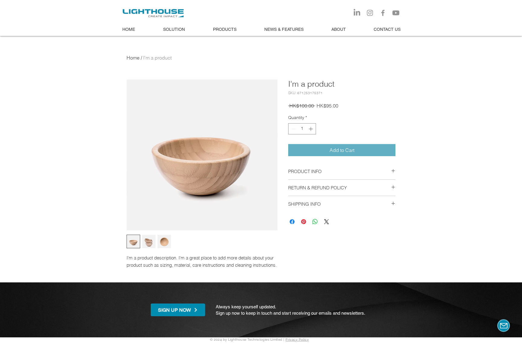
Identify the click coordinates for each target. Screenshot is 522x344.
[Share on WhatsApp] (315, 221)
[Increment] (311, 129)
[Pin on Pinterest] (303, 221)
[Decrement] (293, 129)
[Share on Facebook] (292, 221)
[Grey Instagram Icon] (370, 13)
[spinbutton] (302, 129)
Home (133, 58)
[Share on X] (326, 221)
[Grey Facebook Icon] (383, 13)
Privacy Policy (297, 340)
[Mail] (503, 325)
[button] (178, 310)
